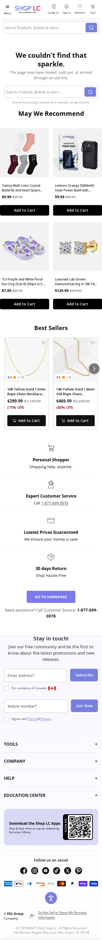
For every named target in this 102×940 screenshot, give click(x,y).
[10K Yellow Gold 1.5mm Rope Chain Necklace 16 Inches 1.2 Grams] (26, 360)
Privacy (46, 719)
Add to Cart (24, 210)
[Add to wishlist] (43, 343)
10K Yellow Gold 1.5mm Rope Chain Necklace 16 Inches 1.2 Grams (26, 391)
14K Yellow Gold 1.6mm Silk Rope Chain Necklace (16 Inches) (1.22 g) (75, 391)
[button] (51, 744)
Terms (32, 719)
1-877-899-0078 (54, 502)
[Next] (94, 368)
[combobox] (45, 27)
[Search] (91, 27)
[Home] (30, 9)
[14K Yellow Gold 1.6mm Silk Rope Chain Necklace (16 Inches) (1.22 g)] (75, 360)
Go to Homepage (51, 596)
